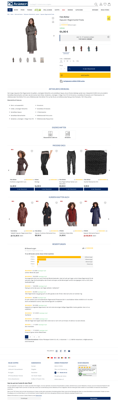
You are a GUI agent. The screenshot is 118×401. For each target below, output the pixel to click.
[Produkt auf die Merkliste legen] (53, 18)
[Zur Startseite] (17, 4)
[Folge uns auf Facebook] (60, 351)
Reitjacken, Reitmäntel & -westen (31, 14)
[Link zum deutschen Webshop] (48, 358)
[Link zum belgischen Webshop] (62, 358)
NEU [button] (10, 10)
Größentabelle (67, 58)
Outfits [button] (57, 10)
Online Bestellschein (13, 379)
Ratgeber (33, 369)
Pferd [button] (22, 10)
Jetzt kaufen (85, 75)
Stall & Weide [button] (47, 10)
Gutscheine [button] (79, 10)
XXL (77, 61)
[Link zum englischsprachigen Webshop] (66, 358)
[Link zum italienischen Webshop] (69, 358)
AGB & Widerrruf (59, 379)
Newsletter (34, 372)
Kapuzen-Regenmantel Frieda (47, 14)
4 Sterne (32, 259)
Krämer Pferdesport (61, 363)
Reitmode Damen (19, 14)
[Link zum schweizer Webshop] (52, 358)
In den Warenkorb (22, 189)
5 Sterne (32, 257)
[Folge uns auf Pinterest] (65, 351)
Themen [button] (29, 10)
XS (61, 61)
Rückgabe (10, 372)
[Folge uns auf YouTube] (69, 351)
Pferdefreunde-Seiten (60, 376)
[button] (38, 9)
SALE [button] (63, 10)
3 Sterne (32, 261)
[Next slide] (54, 36)
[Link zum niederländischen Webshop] (59, 358)
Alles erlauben (93, 398)
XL (73, 61)
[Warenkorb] (109, 4)
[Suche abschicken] (96, 4)
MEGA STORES (105, 10)
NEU (8, 14)
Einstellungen (24, 398)
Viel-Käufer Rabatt (36, 376)
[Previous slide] (8, 36)
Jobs (61, 372)
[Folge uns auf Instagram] (56, 351)
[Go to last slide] (8, 170)
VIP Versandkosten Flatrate (15, 376)
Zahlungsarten (12, 366)
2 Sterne (32, 264)
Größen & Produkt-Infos (37, 379)
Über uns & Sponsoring (61, 369)
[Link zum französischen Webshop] (55, 358)
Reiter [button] (16, 10)
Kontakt (33, 366)
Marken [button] (70, 10)
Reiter (12, 14)
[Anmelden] (101, 4)
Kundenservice (36, 363)
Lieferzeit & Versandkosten (15, 369)
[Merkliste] (105, 4)
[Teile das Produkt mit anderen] (53, 21)
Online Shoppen (13, 363)
